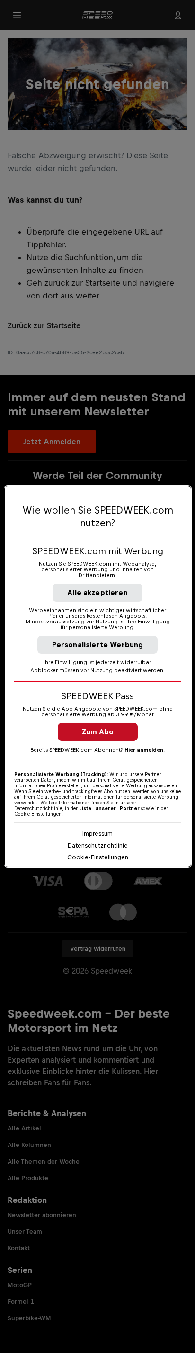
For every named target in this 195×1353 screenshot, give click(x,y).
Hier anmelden (143, 750)
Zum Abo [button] (98, 732)
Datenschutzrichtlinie (98, 845)
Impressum (97, 833)
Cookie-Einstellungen (97, 857)
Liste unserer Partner (109, 808)
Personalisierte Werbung (97, 644)
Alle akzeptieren (97, 592)
